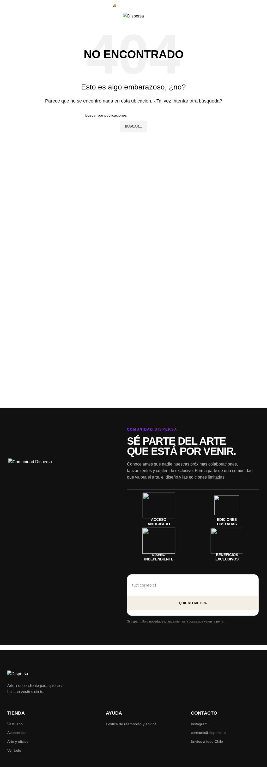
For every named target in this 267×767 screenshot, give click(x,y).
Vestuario (15, 724)
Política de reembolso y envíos (131, 724)
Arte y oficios (17, 741)
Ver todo (14, 750)
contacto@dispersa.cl (208, 732)
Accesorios (16, 732)
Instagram (199, 724)
